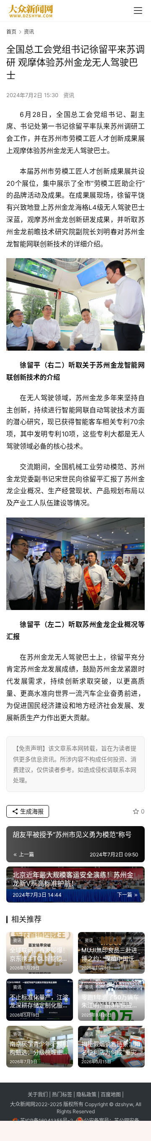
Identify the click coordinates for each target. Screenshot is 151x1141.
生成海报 (31, 811)
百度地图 (111, 1094)
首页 (11, 32)
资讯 (68, 95)
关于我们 (38, 1094)
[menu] (138, 10)
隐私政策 (87, 1094)
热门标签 (62, 1094)
